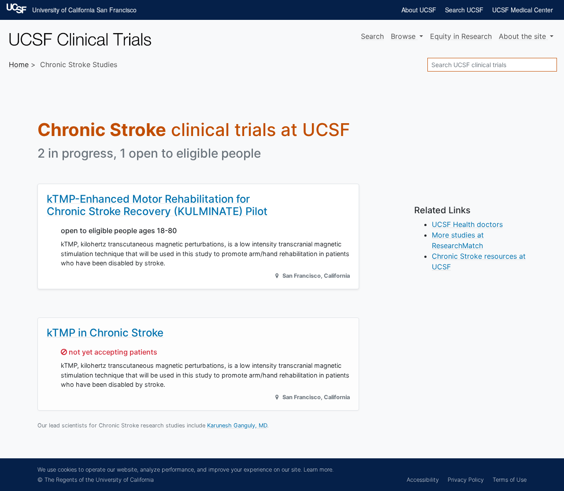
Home (19, 64)
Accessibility (423, 479)
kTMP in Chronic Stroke (105, 332)
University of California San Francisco (84, 9)
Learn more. (319, 469)
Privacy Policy (466, 479)
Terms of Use (510, 479)
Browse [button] (404, 36)
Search (372, 36)
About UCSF (418, 9)
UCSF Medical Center (522, 9)
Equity (461, 36)
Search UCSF (464, 9)
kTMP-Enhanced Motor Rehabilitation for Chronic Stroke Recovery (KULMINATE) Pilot (157, 205)
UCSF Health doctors (467, 224)
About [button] (522, 36)
